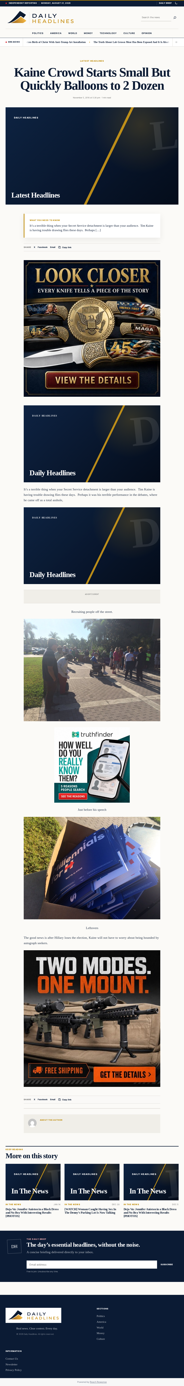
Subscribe (167, 1264)
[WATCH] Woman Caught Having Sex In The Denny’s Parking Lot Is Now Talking (90, 1210)
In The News (13, 1204)
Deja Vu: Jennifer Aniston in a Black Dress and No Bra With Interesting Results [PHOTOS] (32, 1212)
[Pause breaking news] (175, 42)
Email (52, 247)
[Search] (174, 17)
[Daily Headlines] (40, 17)
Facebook (43, 247)
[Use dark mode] (176, 3)
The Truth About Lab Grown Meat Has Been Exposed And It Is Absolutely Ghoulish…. (112, 42)
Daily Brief (165, 3)
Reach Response (98, 1382)
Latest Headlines (92, 61)
